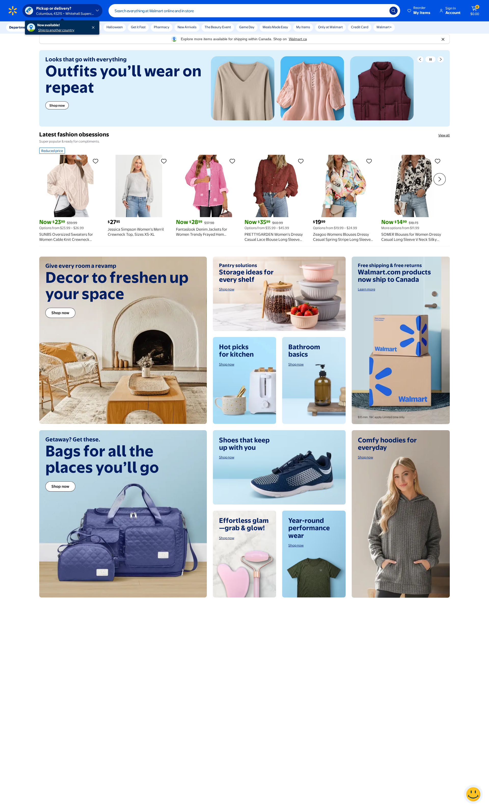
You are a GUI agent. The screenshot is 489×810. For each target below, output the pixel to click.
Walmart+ (384, 27)
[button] (419, 10)
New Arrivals (187, 27)
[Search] (393, 11)
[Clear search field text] (382, 10)
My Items (303, 27)
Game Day (246, 27)
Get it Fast (138, 27)
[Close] (94, 27)
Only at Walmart (330, 27)
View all (444, 135)
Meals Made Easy (275, 27)
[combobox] (254, 10)
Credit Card (359, 27)
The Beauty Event (218, 27)
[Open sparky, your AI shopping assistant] (473, 794)
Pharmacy (161, 27)
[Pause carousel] (430, 59)
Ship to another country (56, 30)
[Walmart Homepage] (12, 10)
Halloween (114, 27)
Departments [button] (19, 27)
